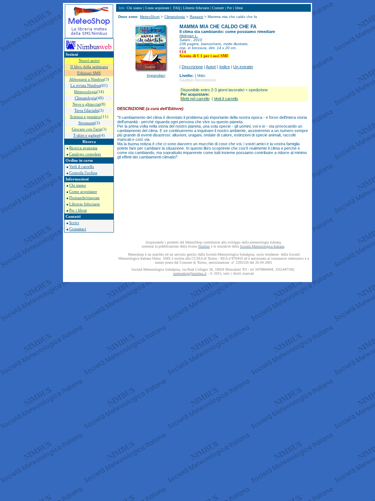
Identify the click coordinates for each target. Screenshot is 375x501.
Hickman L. (188, 36)
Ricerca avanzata (83, 148)
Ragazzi (196, 17)
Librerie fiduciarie (84, 204)
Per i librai (78, 210)
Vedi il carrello (81, 167)
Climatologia (174, 17)
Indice (224, 67)
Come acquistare (83, 192)
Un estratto (243, 67)
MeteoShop (150, 17)
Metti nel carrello (195, 98)
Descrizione (192, 67)
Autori (211, 67)
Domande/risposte (84, 198)
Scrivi (74, 223)
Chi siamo (77, 185)
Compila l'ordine (83, 173)
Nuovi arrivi (89, 61)
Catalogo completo (85, 154)
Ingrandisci (156, 75)
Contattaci (77, 229)
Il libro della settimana (89, 67)
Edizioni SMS (89, 73)
